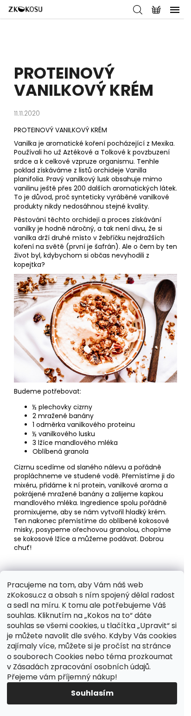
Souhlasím (92, 693)
